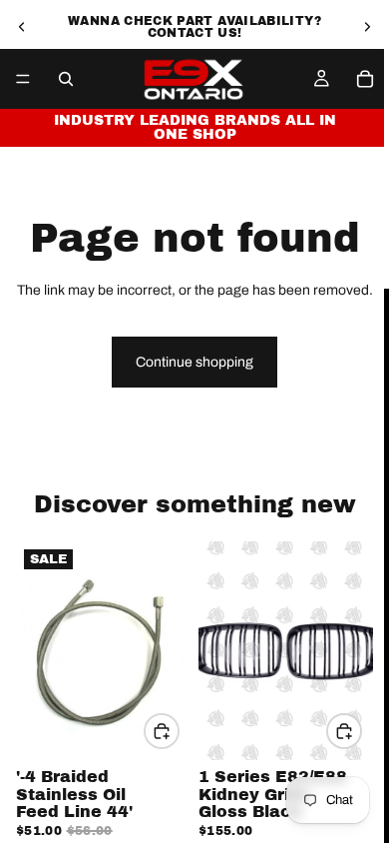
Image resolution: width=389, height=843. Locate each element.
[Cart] (365, 79)
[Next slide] (367, 27)
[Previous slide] (22, 27)
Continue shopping (194, 362)
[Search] (66, 79)
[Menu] (23, 79)
